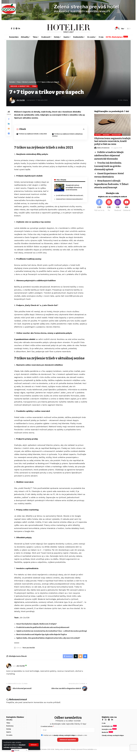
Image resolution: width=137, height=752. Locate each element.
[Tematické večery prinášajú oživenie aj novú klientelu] (59, 187)
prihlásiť (56, 702)
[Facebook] (11, 28)
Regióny (106, 135)
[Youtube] (126, 205)
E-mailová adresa (47, 726)
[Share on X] (76, 656)
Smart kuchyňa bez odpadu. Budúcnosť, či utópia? (36, 624)
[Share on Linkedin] (8, 123)
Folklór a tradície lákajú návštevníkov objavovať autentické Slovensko (109, 155)
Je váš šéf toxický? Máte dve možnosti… (70, 195)
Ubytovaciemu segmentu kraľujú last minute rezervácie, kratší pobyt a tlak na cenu (112, 141)
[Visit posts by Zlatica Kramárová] (95, 148)
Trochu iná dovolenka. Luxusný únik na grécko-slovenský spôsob (108, 166)
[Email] (8, 128)
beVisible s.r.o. (92, 749)
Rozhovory (116, 135)
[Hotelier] (68, 29)
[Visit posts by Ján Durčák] (12, 100)
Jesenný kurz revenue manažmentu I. (69, 199)
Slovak (16, 750)
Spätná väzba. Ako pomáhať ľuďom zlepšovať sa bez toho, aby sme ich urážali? (48, 638)
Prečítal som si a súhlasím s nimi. (65, 735)
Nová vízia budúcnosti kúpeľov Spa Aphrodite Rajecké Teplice (41, 634)
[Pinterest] (16, 28)
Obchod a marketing (19, 86)
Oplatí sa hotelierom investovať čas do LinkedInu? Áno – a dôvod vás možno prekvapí (51, 631)
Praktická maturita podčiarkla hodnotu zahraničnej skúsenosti (42, 627)
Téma (34, 86)
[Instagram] (14, 28)
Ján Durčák (20, 100)
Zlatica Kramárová (103, 148)
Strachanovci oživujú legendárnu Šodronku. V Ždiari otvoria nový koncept (111, 184)
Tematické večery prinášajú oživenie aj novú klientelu (74, 187)
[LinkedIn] (19, 28)
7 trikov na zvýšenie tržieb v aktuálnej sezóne (67, 135)
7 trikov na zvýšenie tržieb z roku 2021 (32, 134)
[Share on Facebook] (8, 119)
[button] (34, 744)
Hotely (98, 135)
